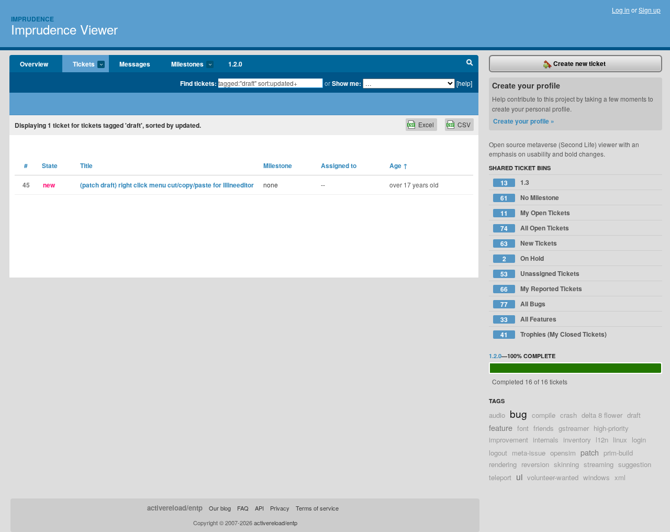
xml (620, 477)
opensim (563, 453)
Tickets (78, 64)
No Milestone (529, 198)
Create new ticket (579, 63)
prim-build (618, 453)
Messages (134, 64)
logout (498, 453)
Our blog (220, 508)
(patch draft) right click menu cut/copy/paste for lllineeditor (167, 185)
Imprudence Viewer (64, 29)
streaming (598, 464)
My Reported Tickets (541, 289)
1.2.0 (235, 64)
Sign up (650, 9)
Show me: (346, 83)
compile (543, 415)
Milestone (277, 165)
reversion (535, 464)
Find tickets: (198, 83)
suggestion (634, 464)
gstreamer (574, 428)
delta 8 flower (602, 415)
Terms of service (317, 508)
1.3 (514, 182)
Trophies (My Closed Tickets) (553, 334)
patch (589, 452)
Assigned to (338, 165)
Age (398, 165)
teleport (500, 477)
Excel (426, 124)
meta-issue (528, 453)
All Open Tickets (534, 228)
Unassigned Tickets (539, 274)
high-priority (611, 428)
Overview (34, 64)
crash (568, 415)
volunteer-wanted (552, 477)
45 (26, 185)
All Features (528, 319)
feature (500, 427)
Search (469, 64)
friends (543, 428)
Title (86, 165)
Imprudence (32, 19)
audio (497, 415)
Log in (621, 9)
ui (519, 476)
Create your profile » (523, 121)
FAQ (243, 508)
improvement (508, 440)
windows (596, 477)
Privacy (279, 508)
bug (518, 413)
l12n (602, 440)
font (523, 428)
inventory (577, 440)
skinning (566, 464)
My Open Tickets (535, 213)
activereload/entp (175, 508)
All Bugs (522, 304)
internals (546, 440)
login (639, 440)
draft (634, 415)
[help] (464, 83)
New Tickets (528, 243)
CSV (464, 124)
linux (620, 440)
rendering (503, 464)
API (259, 508)
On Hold (523, 258)
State (50, 165)
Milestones (182, 64)
